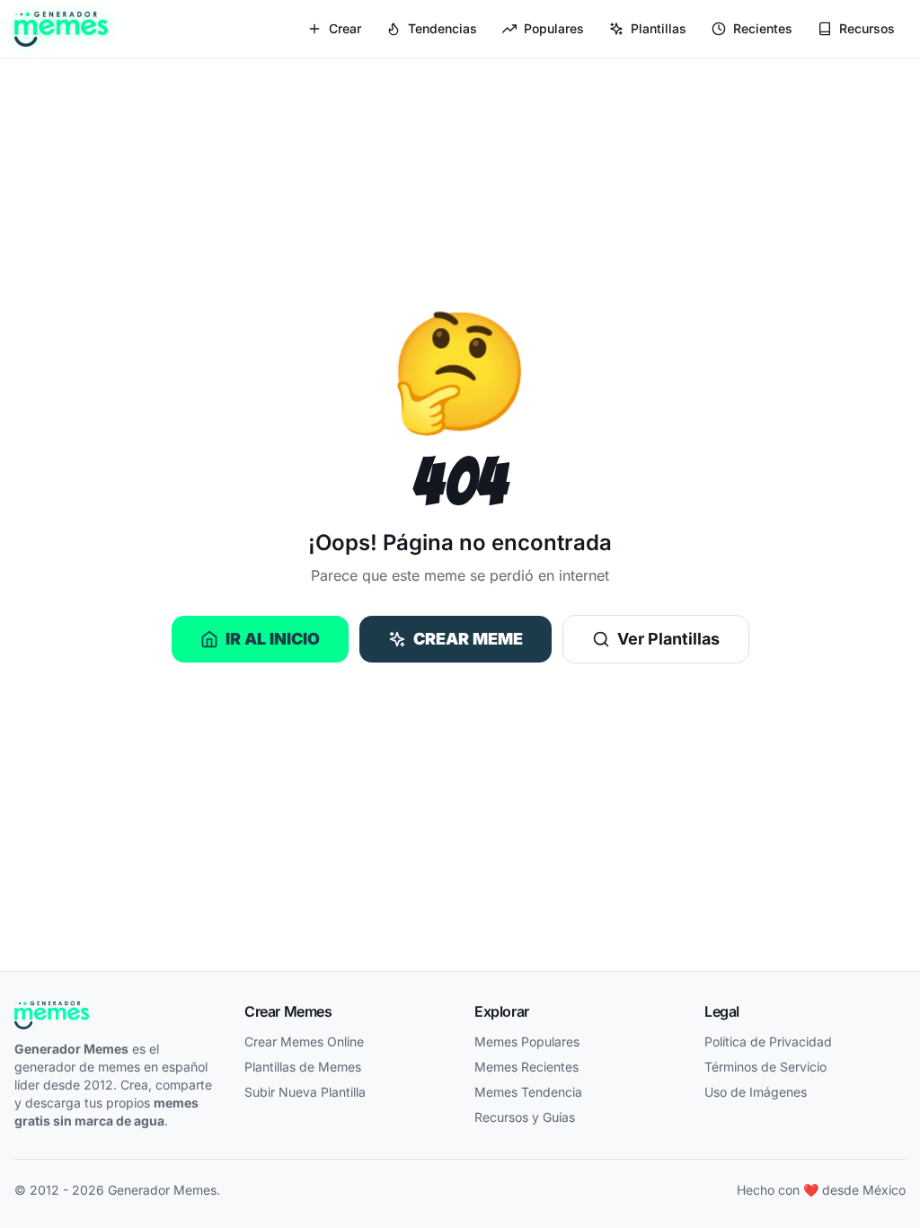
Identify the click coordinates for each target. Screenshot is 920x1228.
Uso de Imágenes (755, 1091)
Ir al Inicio (273, 638)
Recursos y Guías (524, 1117)
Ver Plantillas (668, 638)
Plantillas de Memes (302, 1066)
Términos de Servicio (765, 1066)
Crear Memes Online (304, 1041)
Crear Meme (468, 638)
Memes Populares (526, 1041)
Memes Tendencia (528, 1091)
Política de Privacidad (768, 1041)
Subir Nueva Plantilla (305, 1091)
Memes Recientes (526, 1066)
